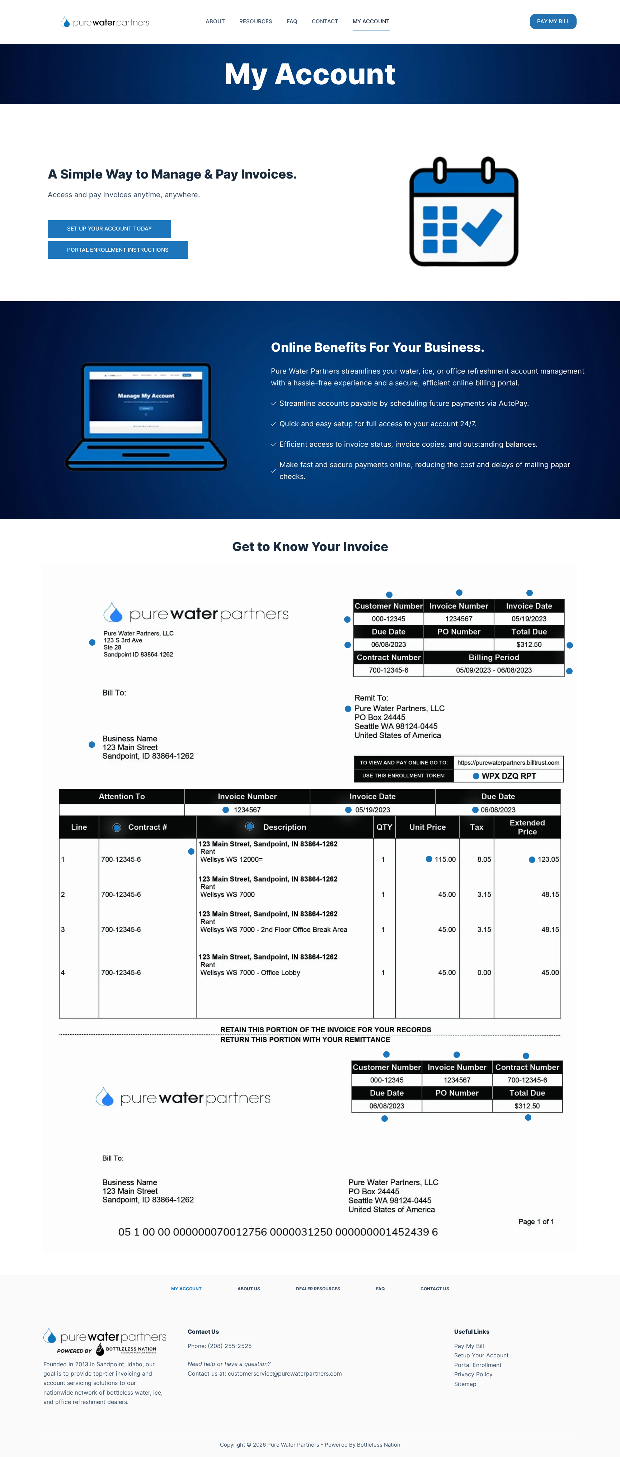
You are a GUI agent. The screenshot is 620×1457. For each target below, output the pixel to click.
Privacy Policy (473, 1374)
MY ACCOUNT (371, 21)
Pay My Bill (469, 1345)
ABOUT (215, 21)
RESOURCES (255, 21)
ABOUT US (249, 1288)
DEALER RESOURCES (318, 1288)
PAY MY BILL (553, 21)
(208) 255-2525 (230, 1345)
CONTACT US (435, 1288)
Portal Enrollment (478, 1364)
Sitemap (465, 1383)
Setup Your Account (481, 1355)
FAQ (292, 21)
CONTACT (325, 21)
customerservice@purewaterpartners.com (285, 1373)
